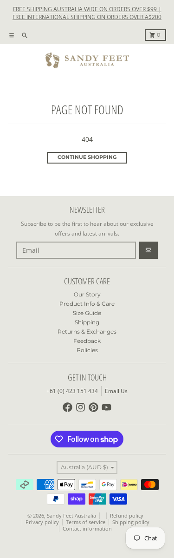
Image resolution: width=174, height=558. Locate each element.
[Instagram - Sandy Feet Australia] (80, 407)
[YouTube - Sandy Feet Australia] (106, 407)
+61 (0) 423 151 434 (72, 391)
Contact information (87, 528)
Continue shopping (87, 157)
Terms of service (85, 522)
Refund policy (126, 515)
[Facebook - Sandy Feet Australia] (67, 407)
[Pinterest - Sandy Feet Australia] (93, 407)
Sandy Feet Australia (71, 515)
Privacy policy (42, 522)
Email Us (116, 391)
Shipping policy (130, 522)
